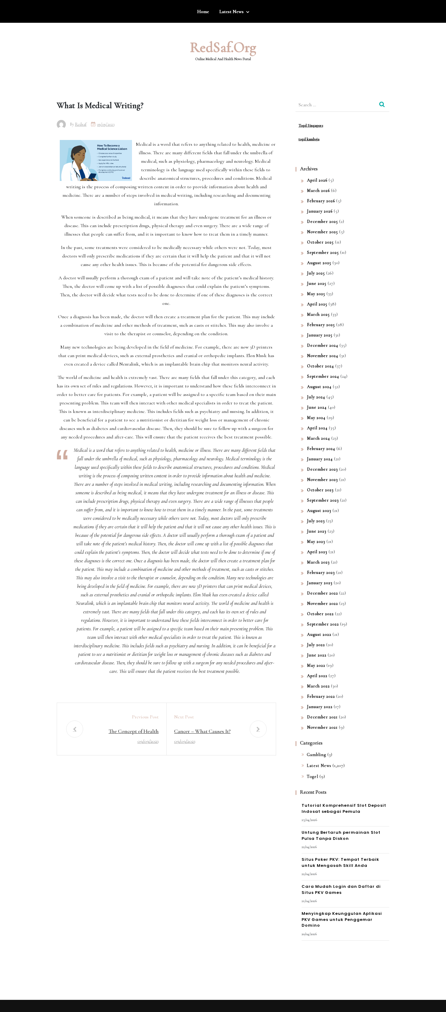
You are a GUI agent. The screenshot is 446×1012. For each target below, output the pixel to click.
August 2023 (319, 510)
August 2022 (319, 634)
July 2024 (316, 397)
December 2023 (322, 469)
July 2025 (316, 273)
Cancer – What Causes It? (202, 731)
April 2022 (317, 675)
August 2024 (319, 386)
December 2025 (322, 221)
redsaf (80, 124)
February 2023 (321, 572)
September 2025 (323, 252)
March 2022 (318, 686)
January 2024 (320, 459)
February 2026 (321, 200)
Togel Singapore (311, 125)
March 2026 (318, 190)
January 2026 (320, 211)
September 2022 (323, 624)
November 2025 (322, 231)
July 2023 (316, 520)
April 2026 (317, 180)
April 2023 (317, 551)
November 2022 (322, 603)
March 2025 (318, 314)
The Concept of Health (134, 731)
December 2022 (322, 593)
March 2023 (318, 562)
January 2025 (320, 335)
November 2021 (322, 727)
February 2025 (321, 324)
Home (203, 12)
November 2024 (322, 355)
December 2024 (322, 345)
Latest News (231, 12)
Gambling (316, 754)
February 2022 (321, 696)
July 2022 (316, 644)
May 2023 (316, 541)
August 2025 (319, 262)
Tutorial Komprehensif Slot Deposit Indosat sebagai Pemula (344, 808)
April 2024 (317, 428)
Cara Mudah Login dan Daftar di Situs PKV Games (341, 889)
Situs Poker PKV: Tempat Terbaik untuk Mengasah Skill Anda (340, 862)
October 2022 (320, 613)
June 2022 (316, 655)
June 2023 (316, 531)
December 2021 (322, 717)
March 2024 (318, 438)
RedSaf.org (223, 47)
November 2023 (322, 479)
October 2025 (320, 242)
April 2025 (317, 304)
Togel (312, 776)
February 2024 (321, 448)
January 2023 (320, 582)
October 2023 (320, 489)
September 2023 (323, 500)
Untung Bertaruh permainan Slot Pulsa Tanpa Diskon (341, 835)
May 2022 (316, 665)
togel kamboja (309, 139)
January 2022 (320, 706)
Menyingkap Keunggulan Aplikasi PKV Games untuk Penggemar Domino (342, 919)
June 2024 (317, 407)
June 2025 (316, 283)
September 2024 (323, 376)
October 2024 (320, 366)
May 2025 (316, 293)
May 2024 (316, 417)
